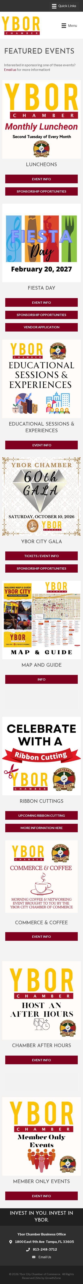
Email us (10, 70)
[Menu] (64, 6)
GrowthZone (53, 1278)
